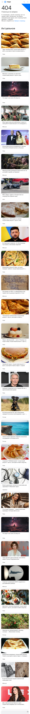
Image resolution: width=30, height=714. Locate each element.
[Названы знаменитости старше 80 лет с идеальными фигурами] (15, 383)
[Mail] (5, 2)
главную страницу (19, 21)
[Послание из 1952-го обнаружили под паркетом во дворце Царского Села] (15, 286)
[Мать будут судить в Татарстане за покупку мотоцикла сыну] (15, 189)
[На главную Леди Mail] (8, 2)
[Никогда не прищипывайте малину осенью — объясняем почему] (15, 625)
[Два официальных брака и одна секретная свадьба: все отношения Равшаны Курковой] (15, 697)
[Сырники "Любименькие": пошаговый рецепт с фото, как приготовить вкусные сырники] (15, 455)
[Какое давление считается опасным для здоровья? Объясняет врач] (15, 480)
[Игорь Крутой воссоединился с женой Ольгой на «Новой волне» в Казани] (15, 141)
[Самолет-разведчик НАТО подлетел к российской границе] (15, 576)
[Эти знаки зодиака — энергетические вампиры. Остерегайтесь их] (15, 504)
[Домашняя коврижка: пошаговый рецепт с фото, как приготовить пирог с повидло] (15, 649)
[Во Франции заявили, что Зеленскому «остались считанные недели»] (15, 238)
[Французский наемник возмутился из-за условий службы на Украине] (15, 165)
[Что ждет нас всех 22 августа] (15, 92)
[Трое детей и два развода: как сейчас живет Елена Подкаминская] (15, 552)
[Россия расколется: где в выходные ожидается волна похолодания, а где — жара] (15, 407)
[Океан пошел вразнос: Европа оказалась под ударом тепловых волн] (15, 431)
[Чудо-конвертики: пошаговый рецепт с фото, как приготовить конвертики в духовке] (15, 44)
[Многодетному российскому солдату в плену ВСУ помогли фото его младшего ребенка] (15, 117)
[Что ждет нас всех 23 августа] (15, 528)
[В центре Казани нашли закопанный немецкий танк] (15, 673)
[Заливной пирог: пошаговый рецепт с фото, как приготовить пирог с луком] (15, 359)
